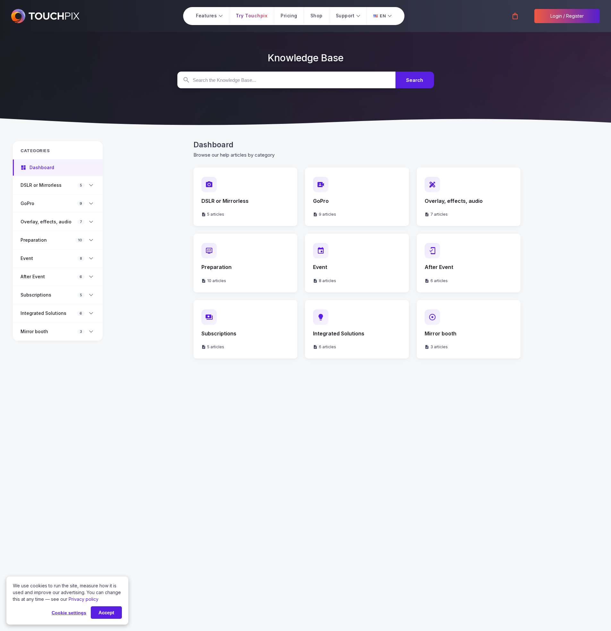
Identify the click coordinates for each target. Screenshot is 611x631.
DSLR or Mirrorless (41, 185)
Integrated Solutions (43, 313)
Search (414, 80)
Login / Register (567, 16)
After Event (33, 276)
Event (27, 258)
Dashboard (42, 167)
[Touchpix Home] (45, 16)
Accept (106, 612)
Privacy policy (83, 599)
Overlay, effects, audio (46, 222)
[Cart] (515, 16)
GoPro (27, 203)
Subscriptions (36, 295)
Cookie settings (69, 612)
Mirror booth (34, 331)
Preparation (34, 240)
